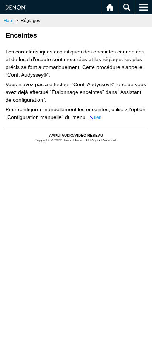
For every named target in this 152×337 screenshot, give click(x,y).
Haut (8, 20)
